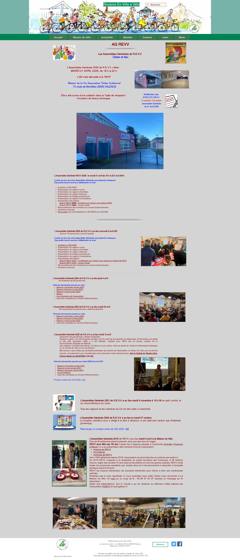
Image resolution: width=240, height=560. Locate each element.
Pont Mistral (99, 452)
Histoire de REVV (102, 449)
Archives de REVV (102, 454)
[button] (58, 37)
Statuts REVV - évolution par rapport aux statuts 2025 (85, 203)
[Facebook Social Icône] (179, 544)
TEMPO (106, 486)
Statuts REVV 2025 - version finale (74, 263)
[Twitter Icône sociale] (173, 544)
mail (113, 478)
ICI (127, 429)
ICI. (92, 356)
